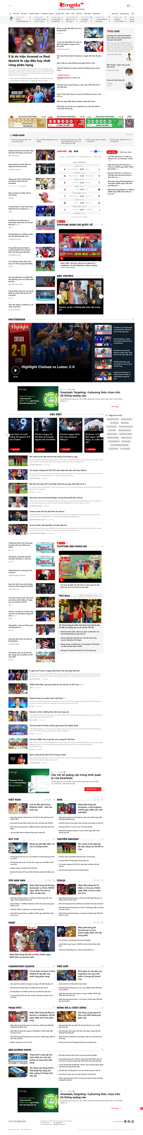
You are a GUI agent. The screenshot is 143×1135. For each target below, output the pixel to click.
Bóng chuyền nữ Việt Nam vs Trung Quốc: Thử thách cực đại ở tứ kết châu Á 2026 (80, 645)
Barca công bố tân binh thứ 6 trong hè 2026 (47, 755)
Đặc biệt (56, 414)
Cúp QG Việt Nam (71, 157)
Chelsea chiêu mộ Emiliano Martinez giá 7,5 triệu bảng (77, 857)
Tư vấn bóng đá (111, 426)
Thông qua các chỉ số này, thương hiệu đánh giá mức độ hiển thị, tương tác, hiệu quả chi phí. (75, 783)
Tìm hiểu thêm (91, 789)
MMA (9, 605)
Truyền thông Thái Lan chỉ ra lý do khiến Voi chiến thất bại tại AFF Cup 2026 (21, 293)
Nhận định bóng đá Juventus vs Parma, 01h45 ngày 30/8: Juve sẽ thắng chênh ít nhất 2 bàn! (80, 899)
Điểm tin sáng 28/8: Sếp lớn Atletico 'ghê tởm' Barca (76, 101)
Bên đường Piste (19, 1049)
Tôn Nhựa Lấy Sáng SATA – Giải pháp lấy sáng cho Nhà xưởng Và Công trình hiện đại (42, 1072)
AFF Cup (16, 13)
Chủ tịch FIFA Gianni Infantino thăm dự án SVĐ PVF (27, 832)
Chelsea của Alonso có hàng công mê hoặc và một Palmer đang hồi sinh (122, 375)
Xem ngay (115, 406)
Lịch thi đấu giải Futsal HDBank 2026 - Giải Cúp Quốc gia (40, 807)
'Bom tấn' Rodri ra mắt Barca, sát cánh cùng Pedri (20, 306)
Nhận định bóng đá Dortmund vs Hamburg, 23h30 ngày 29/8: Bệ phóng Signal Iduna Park (32, 1026)
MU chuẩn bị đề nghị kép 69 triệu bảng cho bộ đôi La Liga (53, 456)
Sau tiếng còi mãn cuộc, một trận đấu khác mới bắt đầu (77, 1074)
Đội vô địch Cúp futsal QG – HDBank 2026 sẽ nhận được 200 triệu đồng (32, 828)
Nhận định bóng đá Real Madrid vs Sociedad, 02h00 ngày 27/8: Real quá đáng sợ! (120, 183)
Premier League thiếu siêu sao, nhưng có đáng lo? (70, 437)
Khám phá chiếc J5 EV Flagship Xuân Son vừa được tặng (78, 1042)
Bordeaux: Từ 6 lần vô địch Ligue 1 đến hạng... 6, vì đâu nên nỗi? (95, 438)
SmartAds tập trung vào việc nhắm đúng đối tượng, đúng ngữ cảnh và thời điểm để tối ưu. (91, 400)
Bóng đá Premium (113, 419)
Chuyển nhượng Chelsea (37, 519)
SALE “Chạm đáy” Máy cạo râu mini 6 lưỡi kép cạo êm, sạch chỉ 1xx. (79, 95)
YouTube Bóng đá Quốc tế (75, 224)
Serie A (77, 179)
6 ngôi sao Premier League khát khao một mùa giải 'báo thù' (54, 671)
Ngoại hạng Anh (13, 155)
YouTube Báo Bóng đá (72, 546)
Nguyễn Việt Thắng (113, 70)
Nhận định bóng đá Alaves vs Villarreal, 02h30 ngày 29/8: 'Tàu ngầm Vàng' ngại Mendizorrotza (31, 899)
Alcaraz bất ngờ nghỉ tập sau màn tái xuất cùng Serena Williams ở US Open (79, 639)
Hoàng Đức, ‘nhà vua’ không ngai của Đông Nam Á (20, 626)
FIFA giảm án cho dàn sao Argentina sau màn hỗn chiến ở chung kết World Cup (78, 107)
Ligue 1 (77, 186)
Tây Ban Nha (59, 13)
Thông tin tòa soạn (13, 1129)
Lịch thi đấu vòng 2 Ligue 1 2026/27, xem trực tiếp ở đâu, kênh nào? (79, 945)
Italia (73, 13)
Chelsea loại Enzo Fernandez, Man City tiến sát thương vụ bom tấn (21, 152)
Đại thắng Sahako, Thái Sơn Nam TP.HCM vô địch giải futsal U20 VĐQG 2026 (32, 818)
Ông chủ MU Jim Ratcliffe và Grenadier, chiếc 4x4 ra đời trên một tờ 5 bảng (80, 1037)
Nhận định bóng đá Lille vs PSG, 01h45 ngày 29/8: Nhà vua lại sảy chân (30, 955)
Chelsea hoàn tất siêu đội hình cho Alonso (46, 511)
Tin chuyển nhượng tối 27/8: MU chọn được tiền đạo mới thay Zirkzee (57, 470)
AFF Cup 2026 (125, 449)
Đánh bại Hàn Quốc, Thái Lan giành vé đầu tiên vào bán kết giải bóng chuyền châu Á (80, 633)
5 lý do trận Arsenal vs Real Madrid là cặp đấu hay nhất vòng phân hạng (29, 60)
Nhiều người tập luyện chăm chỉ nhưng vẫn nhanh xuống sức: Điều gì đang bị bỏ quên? (81, 1079)
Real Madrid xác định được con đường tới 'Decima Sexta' (29, 81)
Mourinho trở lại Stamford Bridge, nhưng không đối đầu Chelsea (56, 498)
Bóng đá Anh (124, 14)
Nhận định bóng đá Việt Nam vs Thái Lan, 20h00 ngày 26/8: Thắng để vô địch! (120, 167)
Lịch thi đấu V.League (125, 426)
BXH (49, 799)
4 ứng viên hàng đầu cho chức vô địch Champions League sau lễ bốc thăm (69, 44)
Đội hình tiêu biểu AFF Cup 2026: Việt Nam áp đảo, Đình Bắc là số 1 (57, 484)
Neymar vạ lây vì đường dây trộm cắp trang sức (79, 308)
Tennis (81, 595)
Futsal (31, 734)
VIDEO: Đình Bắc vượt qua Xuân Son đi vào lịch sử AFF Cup (123, 364)
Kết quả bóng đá (114, 441)
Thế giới (11, 198)
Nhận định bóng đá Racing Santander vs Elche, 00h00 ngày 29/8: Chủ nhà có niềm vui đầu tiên (41, 889)
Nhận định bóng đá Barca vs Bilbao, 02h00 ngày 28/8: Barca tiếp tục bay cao (121, 192)
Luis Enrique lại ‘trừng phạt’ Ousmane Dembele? (75, 940)
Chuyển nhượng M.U (35, 464)
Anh (59, 799)
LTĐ (46, 799)
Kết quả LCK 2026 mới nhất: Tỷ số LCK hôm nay (78, 650)
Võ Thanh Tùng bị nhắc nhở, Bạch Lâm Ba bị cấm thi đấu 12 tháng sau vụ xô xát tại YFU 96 (20, 600)
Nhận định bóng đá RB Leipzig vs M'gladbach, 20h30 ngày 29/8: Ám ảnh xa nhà (31, 1032)
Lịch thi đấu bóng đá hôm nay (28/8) (47, 140)
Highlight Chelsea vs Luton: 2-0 (68, 78)
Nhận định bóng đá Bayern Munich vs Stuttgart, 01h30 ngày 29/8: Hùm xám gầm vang (42, 1016)
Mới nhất (115, 14)
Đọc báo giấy (126, 441)
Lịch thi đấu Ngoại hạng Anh (119, 445)
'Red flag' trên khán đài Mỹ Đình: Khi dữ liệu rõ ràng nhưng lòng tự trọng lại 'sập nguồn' (119, 38)
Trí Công (109, 83)
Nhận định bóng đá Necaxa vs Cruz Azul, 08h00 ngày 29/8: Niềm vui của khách (80, 988)
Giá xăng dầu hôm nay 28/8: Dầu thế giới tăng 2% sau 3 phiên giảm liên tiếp (71, 141)
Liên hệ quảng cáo (26, 1129)
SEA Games (125, 423)
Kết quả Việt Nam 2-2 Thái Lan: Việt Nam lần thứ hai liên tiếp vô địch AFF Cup (120, 175)
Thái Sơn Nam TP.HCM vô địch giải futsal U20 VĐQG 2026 (53, 725)
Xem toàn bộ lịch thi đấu (79, 217)
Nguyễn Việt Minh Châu (114, 54)
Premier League (77, 193)
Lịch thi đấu (112, 430)
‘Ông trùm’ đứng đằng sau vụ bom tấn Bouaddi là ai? (76, 950)
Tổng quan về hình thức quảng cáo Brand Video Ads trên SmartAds (19, 181)
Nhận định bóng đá (124, 430)
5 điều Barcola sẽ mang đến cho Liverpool (20, 571)
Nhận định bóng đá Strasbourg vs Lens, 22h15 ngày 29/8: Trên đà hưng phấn (90, 931)
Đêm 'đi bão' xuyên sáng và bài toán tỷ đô (118, 66)
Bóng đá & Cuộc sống (15, 284)
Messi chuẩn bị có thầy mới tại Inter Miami (19, 194)
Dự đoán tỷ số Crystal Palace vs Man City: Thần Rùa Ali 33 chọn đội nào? (78, 86)
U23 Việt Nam (113, 449)
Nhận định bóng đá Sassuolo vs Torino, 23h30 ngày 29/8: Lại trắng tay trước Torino (81, 908)
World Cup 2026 (126, 419)
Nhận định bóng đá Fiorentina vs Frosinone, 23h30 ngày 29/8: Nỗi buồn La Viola (81, 914)
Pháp (67, 13)
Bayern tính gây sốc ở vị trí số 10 (21, 1042)
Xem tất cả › (129, 134)
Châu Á (10, 266)
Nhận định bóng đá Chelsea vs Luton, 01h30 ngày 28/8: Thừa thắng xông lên (79, 831)
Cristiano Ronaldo (112, 438)
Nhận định (87, 13)
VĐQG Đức (14, 1007)
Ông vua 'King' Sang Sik (116, 80)
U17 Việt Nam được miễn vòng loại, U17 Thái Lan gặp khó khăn (20, 263)
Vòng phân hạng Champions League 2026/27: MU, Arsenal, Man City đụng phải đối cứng (19, 250)
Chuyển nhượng (34, 13)
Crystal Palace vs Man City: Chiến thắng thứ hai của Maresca (20, 208)
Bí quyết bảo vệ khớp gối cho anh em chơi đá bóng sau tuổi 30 (79, 1070)
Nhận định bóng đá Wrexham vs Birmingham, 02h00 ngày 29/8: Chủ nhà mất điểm (90, 808)
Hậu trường (65, 275)
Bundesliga (77, 173)
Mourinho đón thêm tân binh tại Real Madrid (20, 640)
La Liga (77, 166)
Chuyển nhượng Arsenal (37, 533)
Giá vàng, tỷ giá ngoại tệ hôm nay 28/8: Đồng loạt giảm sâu (89, 1015)
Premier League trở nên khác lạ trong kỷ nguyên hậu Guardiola (45, 437)
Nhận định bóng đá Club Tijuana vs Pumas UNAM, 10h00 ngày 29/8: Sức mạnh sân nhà (80, 994)
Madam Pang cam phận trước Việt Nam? (47, 698)
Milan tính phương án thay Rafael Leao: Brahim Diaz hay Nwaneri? (81, 904)
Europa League (112, 434)
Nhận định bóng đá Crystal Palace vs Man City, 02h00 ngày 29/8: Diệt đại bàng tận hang (80, 818)
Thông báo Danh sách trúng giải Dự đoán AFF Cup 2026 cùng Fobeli (20, 545)
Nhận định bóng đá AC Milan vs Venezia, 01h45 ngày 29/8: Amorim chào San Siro (89, 889)
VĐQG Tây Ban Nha (14, 309)
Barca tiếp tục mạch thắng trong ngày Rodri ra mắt (76, 63)
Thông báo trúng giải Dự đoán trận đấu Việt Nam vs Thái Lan (19, 558)
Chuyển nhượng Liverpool (17, 575)
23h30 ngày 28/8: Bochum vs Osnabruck (120, 140)
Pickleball (89, 595)
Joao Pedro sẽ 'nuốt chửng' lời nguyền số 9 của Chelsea (19, 437)
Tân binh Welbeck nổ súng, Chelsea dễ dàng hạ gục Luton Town (78, 69)
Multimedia (96, 13)
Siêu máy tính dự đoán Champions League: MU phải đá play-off (31, 78)
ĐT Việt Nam (114, 423)
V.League (62, 157)
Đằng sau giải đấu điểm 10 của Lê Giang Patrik (69, 29)
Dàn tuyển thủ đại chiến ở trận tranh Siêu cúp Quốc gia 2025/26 (31, 823)
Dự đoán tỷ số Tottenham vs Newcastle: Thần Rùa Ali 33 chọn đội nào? (20, 222)
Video (10, 212)
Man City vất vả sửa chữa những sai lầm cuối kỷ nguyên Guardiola (20, 585)
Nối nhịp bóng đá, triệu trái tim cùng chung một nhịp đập (78, 1055)
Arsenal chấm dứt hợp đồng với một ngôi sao (48, 525)
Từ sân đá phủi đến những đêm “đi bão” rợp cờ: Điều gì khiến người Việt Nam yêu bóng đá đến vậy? (81, 1065)
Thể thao (79, 13)
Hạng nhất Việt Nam (85, 157)
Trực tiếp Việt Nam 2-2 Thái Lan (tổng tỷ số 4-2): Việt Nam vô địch (120, 158)
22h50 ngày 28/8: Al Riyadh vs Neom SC (96, 140)
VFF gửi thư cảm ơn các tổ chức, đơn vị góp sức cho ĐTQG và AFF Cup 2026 (20, 655)
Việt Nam (24, 13)
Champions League (47, 13)
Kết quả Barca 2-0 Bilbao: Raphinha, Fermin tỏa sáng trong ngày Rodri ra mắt (32, 904)
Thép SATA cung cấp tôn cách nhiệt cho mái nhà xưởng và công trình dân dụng (40, 1058)
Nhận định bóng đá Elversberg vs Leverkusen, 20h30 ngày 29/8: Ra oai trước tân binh (32, 1037)
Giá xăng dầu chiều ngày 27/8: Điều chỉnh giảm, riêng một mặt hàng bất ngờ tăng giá (79, 1032)
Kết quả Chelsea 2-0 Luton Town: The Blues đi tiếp (75, 827)
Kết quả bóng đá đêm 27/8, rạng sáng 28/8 (22, 140)
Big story (16, 449)
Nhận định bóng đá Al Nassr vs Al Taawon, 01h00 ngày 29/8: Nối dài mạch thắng (80, 1000)
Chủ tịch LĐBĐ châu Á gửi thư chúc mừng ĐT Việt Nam (52, 739)
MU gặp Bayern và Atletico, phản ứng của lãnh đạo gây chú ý (20, 235)
